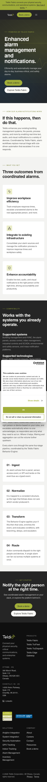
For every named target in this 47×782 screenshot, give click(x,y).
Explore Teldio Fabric (17, 90)
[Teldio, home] (10, 15)
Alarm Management (11, 752)
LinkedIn (9, 701)
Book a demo (24, 15)
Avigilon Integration (11, 732)
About (29, 732)
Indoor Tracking (9, 748)
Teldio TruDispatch (35, 648)
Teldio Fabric (32, 640)
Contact (30, 740)
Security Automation (11, 740)
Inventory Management (8, 758)
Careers (30, 736)
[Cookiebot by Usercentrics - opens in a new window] (33, 363)
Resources (31, 744)
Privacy (30, 776)
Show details (33, 401)
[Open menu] (36, 15)
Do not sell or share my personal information (23, 417)
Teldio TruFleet (33, 644)
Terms (36, 776)
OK (23, 410)
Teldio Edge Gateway (32, 654)
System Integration (11, 736)
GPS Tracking (9, 744)
